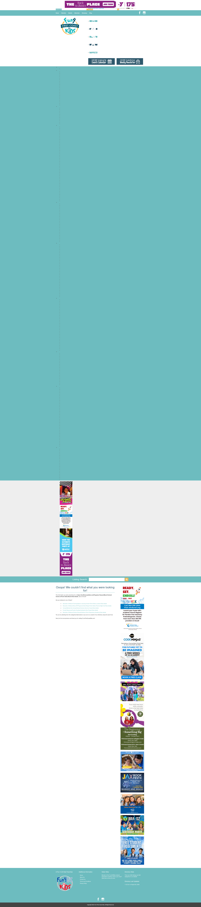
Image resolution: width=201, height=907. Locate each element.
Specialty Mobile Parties (67, 293)
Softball (63, 432)
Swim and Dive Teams (66, 438)
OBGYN (63, 227)
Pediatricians (64, 235)
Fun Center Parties (65, 273)
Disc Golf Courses (65, 141)
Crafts (62, 309)
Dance (62, 311)
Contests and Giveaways (67, 455)
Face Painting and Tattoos (67, 268)
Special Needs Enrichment (67, 339)
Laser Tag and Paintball (67, 161)
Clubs (62, 306)
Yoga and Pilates (65, 446)
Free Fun (63, 147)
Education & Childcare (63, 70)
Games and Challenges (67, 150)
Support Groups (65, 120)
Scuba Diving (64, 427)
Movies (62, 167)
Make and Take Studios (67, 164)
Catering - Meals (65, 256)
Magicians (63, 279)
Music (62, 326)
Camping (63, 136)
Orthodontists (64, 230)
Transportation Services (67, 100)
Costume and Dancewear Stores (69, 364)
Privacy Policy (83, 883)
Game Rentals (64, 274)
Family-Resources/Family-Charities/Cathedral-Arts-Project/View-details (80, 610)
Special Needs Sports (66, 433)
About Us (82, 877)
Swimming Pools (65, 188)
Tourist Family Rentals (66, 383)
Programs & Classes (63, 298)
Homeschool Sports (66, 410)
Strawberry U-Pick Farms (67, 476)
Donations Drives (65, 457)
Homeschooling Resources (67, 114)
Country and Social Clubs (67, 138)
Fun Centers (64, 149)
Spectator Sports (65, 182)
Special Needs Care (66, 237)
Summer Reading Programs (68, 347)
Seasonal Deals (65, 471)
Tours (62, 196)
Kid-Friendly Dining (65, 372)
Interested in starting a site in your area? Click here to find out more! (112, 877)
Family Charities (65, 108)
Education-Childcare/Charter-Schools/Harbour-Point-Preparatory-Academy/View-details (84, 612)
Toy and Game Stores (66, 384)
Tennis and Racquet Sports (67, 441)
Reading (63, 94)
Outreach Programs (66, 329)
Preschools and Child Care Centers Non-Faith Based (74, 89)
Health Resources (62, 202)
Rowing (63, 422)
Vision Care (64, 240)
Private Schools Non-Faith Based (69, 92)
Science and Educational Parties (69, 290)
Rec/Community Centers (67, 177)
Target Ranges (64, 190)
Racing (62, 419)
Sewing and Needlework (67, 337)
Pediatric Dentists (65, 232)
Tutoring (63, 101)
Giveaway (84, 13)
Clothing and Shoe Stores (67, 359)
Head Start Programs (66, 78)
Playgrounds (64, 172)
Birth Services (64, 208)
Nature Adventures (65, 171)
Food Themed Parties (66, 270)
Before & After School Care (67, 72)
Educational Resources (66, 76)
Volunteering (64, 350)
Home (57, 13)
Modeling (63, 325)
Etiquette (63, 315)
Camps (59, 67)
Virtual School (64, 103)
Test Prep (63, 98)
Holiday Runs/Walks (66, 465)
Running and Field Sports (67, 424)
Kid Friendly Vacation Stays (67, 160)
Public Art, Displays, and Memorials (69, 174)
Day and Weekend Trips (67, 139)
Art (61, 301)
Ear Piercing (64, 366)
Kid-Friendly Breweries (66, 370)
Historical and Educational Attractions (70, 155)
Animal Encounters (65, 128)
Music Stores (64, 375)
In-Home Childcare (65, 81)
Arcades (63, 130)
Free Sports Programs (66, 402)
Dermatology (64, 216)
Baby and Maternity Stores (67, 353)
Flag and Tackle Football (67, 400)
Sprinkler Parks (64, 186)
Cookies (63, 262)
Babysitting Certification (66, 303)
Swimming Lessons (65, 439)
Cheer (62, 394)
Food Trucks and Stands (67, 271)
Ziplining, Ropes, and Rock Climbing (70, 201)
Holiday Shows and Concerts (68, 466)
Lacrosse (63, 413)
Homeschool (64, 79)
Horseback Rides (65, 156)
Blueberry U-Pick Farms (67, 454)
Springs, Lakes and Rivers (67, 185)
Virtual (62, 348)
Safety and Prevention (66, 334)
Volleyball (63, 443)
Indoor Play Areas (65, 158)
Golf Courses (64, 153)
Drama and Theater (66, 312)
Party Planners (64, 285)
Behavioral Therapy (66, 205)
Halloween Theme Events (67, 461)
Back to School (64, 450)
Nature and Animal (65, 328)
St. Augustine (89, 9)
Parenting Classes (65, 331)
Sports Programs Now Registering (69, 435)
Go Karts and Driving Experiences (69, 152)
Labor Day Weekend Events (68, 468)
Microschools (64, 86)
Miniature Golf (64, 166)
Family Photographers (66, 111)
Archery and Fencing (66, 388)
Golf (62, 403)
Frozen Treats (64, 369)
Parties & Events (62, 243)
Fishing (62, 145)
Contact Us (82, 879)
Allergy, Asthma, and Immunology (69, 204)
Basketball (63, 391)
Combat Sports (64, 395)
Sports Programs (62, 386)
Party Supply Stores (66, 287)
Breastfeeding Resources (67, 210)
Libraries (63, 163)
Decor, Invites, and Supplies (68, 263)
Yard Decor (63, 296)
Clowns (62, 259)
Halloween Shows (65, 460)
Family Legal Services (66, 109)
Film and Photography (66, 318)
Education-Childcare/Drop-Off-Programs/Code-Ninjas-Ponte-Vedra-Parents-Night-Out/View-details (87, 606)
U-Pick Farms (64, 479)
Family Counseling (65, 219)
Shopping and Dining (63, 351)
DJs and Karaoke (65, 265)
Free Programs (64, 320)
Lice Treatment (64, 226)
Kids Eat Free (64, 373)
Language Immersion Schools (68, 83)
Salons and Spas (65, 178)
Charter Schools (65, 73)
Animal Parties (64, 245)
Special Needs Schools (66, 97)
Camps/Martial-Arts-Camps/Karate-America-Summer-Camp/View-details (81, 608)
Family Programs (65, 317)
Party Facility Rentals (66, 284)
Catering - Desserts (66, 254)
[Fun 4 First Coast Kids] (70, 26)
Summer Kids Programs (67, 345)
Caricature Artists (65, 252)
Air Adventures (64, 127)
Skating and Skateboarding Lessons (70, 428)
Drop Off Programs (65, 75)
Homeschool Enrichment (67, 322)
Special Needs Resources (67, 119)
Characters (63, 257)
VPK (62, 105)
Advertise (77, 13)
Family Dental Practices (67, 221)
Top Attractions (64, 194)
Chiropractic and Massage (67, 213)
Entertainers (64, 267)
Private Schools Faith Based (68, 90)
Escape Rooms (64, 142)
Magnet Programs (65, 84)
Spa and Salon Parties (66, 292)
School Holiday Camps (66, 68)
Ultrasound (63, 238)
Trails (62, 197)
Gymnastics (64, 405)
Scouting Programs (65, 336)
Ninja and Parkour (65, 416)
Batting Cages (64, 131)
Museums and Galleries (67, 169)
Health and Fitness (65, 406)
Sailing (62, 425)
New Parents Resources (67, 116)
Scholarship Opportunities (67, 95)
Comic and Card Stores (66, 361)
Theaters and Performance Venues (69, 193)
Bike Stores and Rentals (67, 356)
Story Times (64, 344)
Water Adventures (65, 199)
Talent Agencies (65, 122)
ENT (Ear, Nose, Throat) (67, 218)
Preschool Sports (65, 417)
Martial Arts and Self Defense (68, 414)
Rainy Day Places (65, 175)
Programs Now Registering (67, 333)
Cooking (63, 307)
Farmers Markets (65, 367)
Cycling (62, 397)
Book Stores (64, 358)
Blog (90, 13)
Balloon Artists (64, 248)
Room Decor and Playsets (67, 377)
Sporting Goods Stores (66, 380)
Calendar (63, 13)
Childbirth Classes (65, 212)
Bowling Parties (64, 249)
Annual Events (64, 449)
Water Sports (64, 444)
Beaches (63, 133)
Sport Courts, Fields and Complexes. (70, 183)
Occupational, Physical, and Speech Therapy (72, 229)
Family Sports (64, 399)
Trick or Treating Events (67, 477)
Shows (62, 472)
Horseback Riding (65, 411)
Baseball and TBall (65, 389)
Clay (118, 9)
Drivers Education (65, 314)
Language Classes (65, 323)
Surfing (62, 436)
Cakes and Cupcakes (66, 251)
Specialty (63, 340)
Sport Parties (64, 295)
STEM (62, 342)
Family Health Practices (67, 223)
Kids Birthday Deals (66, 278)
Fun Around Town (62, 125)
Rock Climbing (64, 421)
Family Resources (62, 106)
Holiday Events (64, 463)
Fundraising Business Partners (68, 112)
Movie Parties (64, 281)
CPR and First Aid (65, 215)
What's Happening (62, 447)
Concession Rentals (66, 260)
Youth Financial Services (67, 123)
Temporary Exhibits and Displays (69, 191)
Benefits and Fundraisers (67, 452)
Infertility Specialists (66, 224)
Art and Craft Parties (66, 246)
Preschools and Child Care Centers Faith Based (73, 87)
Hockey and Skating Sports (67, 408)
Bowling (63, 134)
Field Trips (63, 144)
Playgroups (63, 117)
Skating (63, 180)
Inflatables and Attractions (67, 276)
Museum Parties (65, 282)
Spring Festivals (65, 474)
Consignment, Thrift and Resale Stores (70, 362)
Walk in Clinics (64, 241)
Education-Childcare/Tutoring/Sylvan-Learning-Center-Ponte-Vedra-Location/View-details (85, 603)
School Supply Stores (66, 378)
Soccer (62, 430)
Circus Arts (63, 304)
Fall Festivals (64, 458)
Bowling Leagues (65, 392)
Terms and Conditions (85, 881)
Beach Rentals (64, 355)
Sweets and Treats (65, 381)
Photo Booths (64, 289)
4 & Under (63, 300)
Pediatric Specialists (66, 234)
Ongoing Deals (64, 469)
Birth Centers (64, 207)
